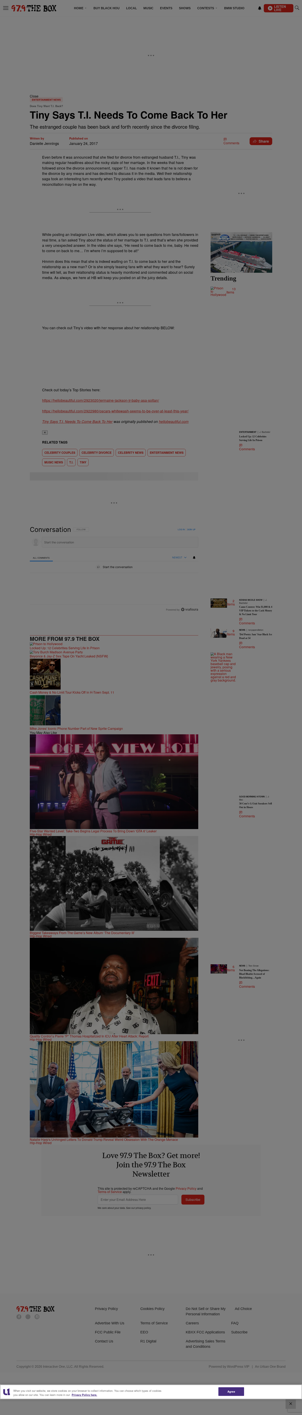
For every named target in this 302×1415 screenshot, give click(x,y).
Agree (231, 1391)
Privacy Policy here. (84, 1395)
